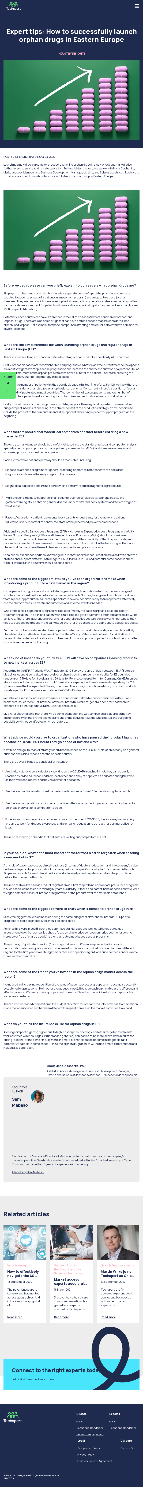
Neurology (75, 1273)
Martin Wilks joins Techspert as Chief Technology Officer (117, 1275)
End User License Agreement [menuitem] (94, 1461)
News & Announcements (117, 1265)
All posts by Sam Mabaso (28, 1172)
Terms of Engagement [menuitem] (90, 1434)
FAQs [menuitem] (79, 1421)
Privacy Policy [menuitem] (85, 1454)
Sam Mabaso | (28, 157)
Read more (14, 1317)
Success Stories (65, 1265)
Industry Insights (72, 53)
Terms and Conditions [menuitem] (90, 1428)
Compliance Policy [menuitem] (88, 1448)
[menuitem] (90, 1414)
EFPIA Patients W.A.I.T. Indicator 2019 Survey (53, 671)
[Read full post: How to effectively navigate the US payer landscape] (24, 1242)
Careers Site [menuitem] (128, 1448)
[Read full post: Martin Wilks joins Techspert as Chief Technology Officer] (118, 1242)
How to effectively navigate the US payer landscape (23, 1275)
